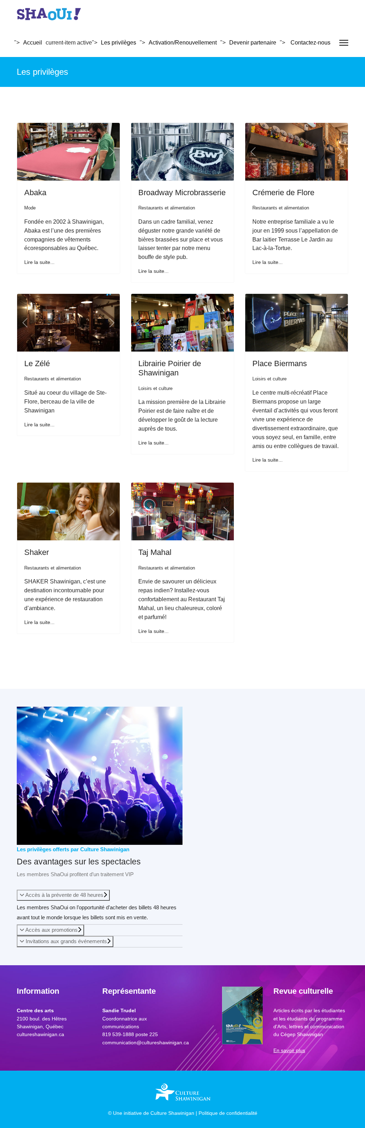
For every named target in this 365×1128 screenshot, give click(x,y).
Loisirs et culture (155, 388)
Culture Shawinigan (172, 1113)
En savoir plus (289, 1050)
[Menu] (343, 42)
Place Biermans (279, 363)
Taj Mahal (154, 552)
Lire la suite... (39, 262)
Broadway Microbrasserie (182, 192)
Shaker (36, 552)
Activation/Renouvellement (183, 43)
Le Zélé (37, 363)
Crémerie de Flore (283, 192)
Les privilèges (118, 43)
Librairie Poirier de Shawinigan (169, 368)
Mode (30, 207)
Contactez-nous (310, 43)
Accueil (32, 43)
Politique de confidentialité (228, 1113)
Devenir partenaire (252, 43)
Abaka (35, 192)
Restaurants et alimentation (166, 207)
